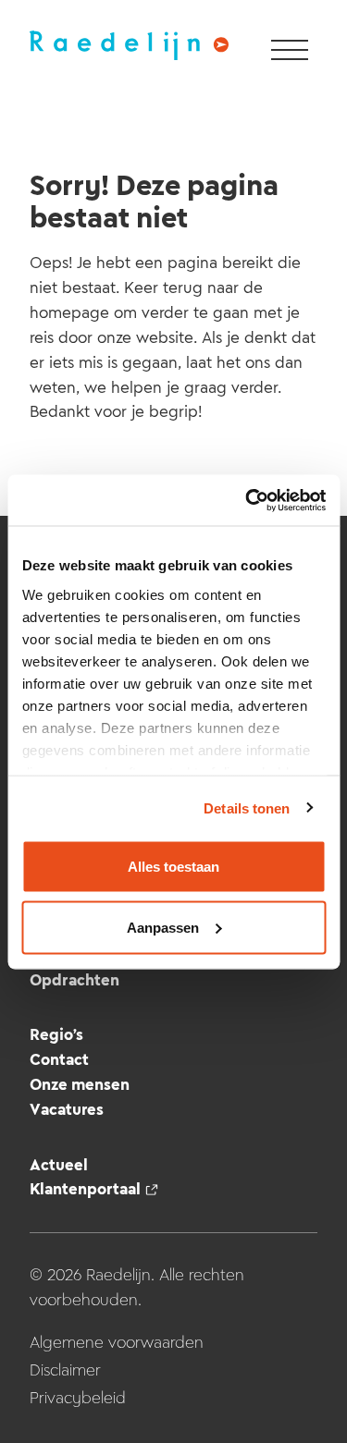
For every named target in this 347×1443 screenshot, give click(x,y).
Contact (59, 1059)
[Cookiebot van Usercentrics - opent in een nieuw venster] (247, 500)
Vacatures (67, 1109)
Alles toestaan (173, 866)
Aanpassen (163, 927)
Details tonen (247, 807)
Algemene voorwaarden (117, 1342)
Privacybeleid (78, 1397)
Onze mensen (80, 1084)
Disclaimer (65, 1370)
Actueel (59, 1165)
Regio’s (56, 1034)
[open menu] (289, 51)
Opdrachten (74, 980)
